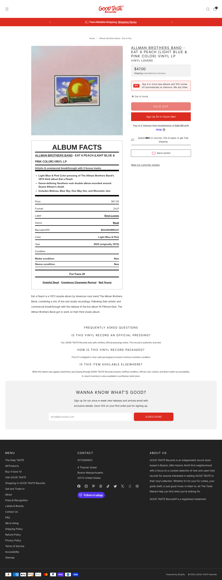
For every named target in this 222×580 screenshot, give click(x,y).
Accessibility (12, 551)
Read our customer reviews (145, 165)
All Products (12, 465)
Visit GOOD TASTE (15, 477)
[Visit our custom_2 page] (137, 486)
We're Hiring (12, 523)
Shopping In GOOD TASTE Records (25, 483)
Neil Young (105, 282)
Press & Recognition (16, 500)
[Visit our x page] (122, 486)
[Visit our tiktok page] (108, 486)
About (8, 494)
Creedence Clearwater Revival (78, 282)
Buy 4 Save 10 (13, 471)
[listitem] (111, 22)
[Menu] (7, 9)
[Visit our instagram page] (86, 486)
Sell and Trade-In (15, 488)
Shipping (138, 73)
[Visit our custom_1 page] (130, 486)
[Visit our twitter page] (115, 486)
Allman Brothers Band (156, 48)
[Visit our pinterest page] (93, 486)
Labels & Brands (14, 505)
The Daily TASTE (14, 460)
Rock (116, 222)
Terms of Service (14, 546)
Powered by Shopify (175, 574)
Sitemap (10, 557)
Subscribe (154, 416)
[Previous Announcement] (50, 22)
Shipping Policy (14, 528)
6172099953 (85, 460)
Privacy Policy (13, 540)
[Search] (208, 9)
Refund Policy (13, 534)
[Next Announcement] (172, 22)
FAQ (7, 517)
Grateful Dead (51, 282)
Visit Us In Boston (123, 21)
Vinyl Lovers (142, 60)
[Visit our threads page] (100, 486)
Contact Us (11, 511)
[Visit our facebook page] (79, 486)
